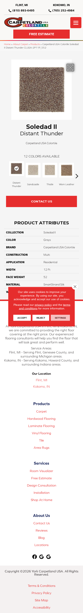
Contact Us (41, 201)
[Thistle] (50, 170)
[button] (41, 34)
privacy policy (43, 304)
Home (7, 44)
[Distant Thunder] (16, 168)
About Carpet (20, 44)
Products (35, 44)
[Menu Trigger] (75, 22)
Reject (40, 317)
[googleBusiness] (41, 557)
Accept (22, 317)
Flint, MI (41, 380)
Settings (60, 317)
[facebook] (34, 557)
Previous (6, 170)
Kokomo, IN (41, 386)
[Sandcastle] (33, 170)
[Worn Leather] (66, 170)
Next (77, 170)
